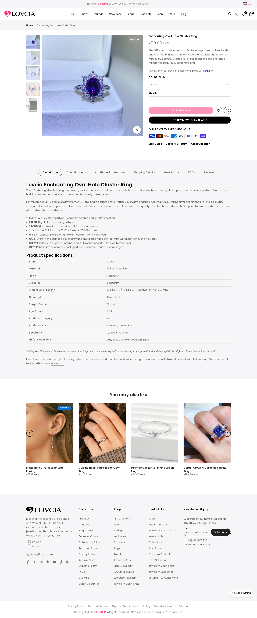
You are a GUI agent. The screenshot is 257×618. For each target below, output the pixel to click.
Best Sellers (155, 548)
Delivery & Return (176, 144)
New (84, 14)
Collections (155, 542)
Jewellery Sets (122, 560)
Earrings (98, 14)
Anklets (118, 554)
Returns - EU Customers (163, 578)
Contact (84, 524)
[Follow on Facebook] (27, 562)
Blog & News (86, 530)
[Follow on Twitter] (34, 562)
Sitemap (184, 606)
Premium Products (160, 554)
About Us (84, 518)
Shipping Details (144, 172)
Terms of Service (89, 548)
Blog (183, 14)
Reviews (209, 172)
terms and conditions (197, 544)
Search (153, 518)
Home (29, 25)
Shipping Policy (88, 566)
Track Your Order (159, 524)
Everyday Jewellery (125, 578)
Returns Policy (87, 560)
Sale (116, 524)
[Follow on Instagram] (41, 562)
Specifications (76, 172)
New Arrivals (156, 536)
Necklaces (115, 14)
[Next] (227, 433)
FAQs (191, 172)
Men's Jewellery (123, 566)
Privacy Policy (87, 554)
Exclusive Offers (88, 536)
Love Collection (158, 560)
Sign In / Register (89, 583)
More (172, 14)
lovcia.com (57, 363)
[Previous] (29, 433)
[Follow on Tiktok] (61, 562)
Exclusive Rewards (165, 606)
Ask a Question (200, 144)
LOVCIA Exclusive (124, 572)
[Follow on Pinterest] (47, 562)
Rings (131, 14)
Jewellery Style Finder (161, 572)
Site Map (84, 578)
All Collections (122, 518)
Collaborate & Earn (90, 542)
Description (50, 172)
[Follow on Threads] (67, 562)
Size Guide (155, 144)
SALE (73, 14)
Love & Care (171, 172)
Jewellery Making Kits (126, 583)
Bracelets (145, 14)
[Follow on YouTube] (54, 562)
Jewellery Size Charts (161, 530)
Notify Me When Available (190, 120)
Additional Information (110, 172)
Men (160, 14)
